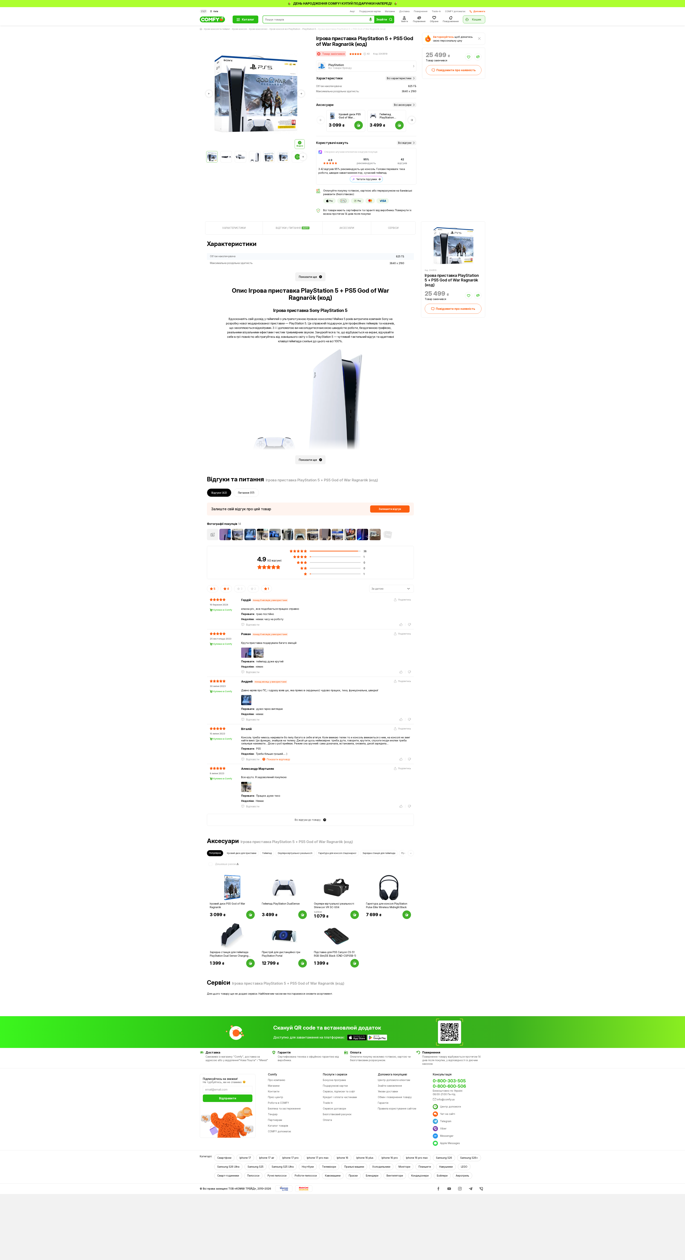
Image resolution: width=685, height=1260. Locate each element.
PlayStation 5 (309, 29)
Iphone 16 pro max (417, 1157)
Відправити (227, 1098)
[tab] (234, 228)
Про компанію (276, 1079)
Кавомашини (333, 1175)
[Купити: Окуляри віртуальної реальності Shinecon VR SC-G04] (354, 914)
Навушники (446, 1166)
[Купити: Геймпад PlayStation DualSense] (302, 914)
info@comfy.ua (446, 1099)
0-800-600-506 (449, 1086)
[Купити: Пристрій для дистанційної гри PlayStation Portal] (302, 963)
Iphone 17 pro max (318, 1157)
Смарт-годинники (228, 1175)
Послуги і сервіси (335, 1074)
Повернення (420, 11)
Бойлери (442, 1175)
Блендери (372, 1175)
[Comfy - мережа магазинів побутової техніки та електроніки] (214, 19)
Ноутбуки (308, 1166)
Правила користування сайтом (397, 1108)
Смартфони (224, 1157)
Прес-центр (275, 1097)
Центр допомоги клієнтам (394, 1079)
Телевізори (329, 1166)
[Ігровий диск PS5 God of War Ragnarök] (332, 115)
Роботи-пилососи (306, 1175)
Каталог (248, 19)
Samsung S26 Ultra (228, 1166)
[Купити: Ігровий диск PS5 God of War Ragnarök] (250, 914)
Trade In (328, 1102)
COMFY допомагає (455, 11)
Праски (353, 1175)
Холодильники (381, 1166)
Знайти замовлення (390, 1085)
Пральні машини (354, 1166)
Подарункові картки (370, 11)
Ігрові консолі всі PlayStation (285, 29)
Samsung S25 (255, 1166)
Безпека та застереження (284, 1108)
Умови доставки (388, 1091)
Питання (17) (246, 492)
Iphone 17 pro (290, 1157)
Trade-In (436, 11)
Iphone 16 (342, 1157)
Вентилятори (395, 1175)
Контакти (273, 1091)
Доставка (404, 11)
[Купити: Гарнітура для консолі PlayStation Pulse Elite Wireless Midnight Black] (406, 914)
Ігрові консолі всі (258, 29)
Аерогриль (462, 1175)
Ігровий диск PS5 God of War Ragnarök (350, 116)
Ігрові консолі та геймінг (217, 29)
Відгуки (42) (219, 492)
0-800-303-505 (449, 1080)
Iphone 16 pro (390, 1157)
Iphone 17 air (266, 1157)
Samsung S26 (444, 1157)
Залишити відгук (390, 508)
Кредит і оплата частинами (340, 1097)
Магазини (390, 11)
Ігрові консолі (239, 29)
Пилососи (253, 1175)
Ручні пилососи (277, 1175)
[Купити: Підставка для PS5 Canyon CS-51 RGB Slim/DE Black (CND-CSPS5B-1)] (354, 963)
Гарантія (383, 1102)
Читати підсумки (366, 179)
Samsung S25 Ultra (283, 1166)
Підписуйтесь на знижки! (220, 1079)
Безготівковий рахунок (337, 1114)
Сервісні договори (334, 1108)
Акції (352, 11)
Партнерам (275, 1119)
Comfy (272, 1074)
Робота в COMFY (278, 1102)
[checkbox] (221, 864)
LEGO (464, 1166)
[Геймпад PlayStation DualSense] (373, 115)
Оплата (327, 1119)
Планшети (424, 1166)
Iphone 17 (245, 1157)
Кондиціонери (420, 1175)
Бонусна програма (334, 1079)
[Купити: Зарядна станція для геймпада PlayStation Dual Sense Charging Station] (250, 963)
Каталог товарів (278, 1125)
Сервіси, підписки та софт (339, 1091)
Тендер (273, 1114)
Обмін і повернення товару (395, 1097)
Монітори (404, 1166)
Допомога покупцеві (392, 1074)
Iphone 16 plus (364, 1157)
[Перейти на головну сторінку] (201, 29)
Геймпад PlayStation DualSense (387, 116)
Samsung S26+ (469, 1157)
